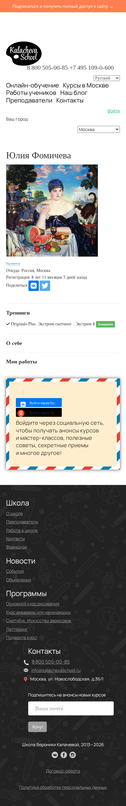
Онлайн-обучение (32, 85)
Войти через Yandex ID (46, 412)
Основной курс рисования (32, 603)
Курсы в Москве (86, 85)
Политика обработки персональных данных (63, 787)
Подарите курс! (21, 637)
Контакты (69, 100)
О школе (14, 513)
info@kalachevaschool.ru (55, 670)
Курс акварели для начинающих (38, 612)
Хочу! (37, 727)
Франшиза (16, 547)
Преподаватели (29, 100)
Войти (114, 111)
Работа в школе (22, 530)
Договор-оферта (63, 771)
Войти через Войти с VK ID (46, 403)
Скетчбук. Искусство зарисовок (38, 620)
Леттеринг (17, 629)
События (15, 571)
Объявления (18, 580)
